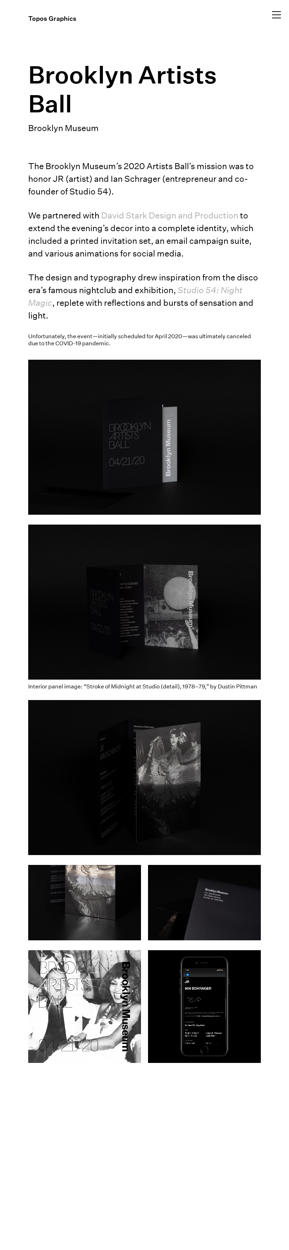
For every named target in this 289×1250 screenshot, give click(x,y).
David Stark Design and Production (169, 215)
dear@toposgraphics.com (58, 1137)
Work (26, 51)
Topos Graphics (52, 18)
